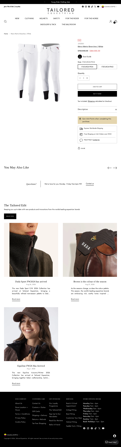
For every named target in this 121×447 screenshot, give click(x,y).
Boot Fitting (70, 414)
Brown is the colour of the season (89, 281)
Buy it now (97, 94)
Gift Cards (36, 411)
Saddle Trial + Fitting (73, 426)
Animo (81, 43)
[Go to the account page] (110, 21)
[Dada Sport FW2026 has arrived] (31, 250)
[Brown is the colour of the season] (90, 250)
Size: (86, 62)
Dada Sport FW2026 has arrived (31, 281)
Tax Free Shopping (39, 423)
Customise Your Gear (74, 418)
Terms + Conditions (22, 414)
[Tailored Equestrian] (60, 11)
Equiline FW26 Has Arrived (31, 365)
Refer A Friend (54, 424)
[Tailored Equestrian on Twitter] (95, 7)
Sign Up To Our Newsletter (55, 415)
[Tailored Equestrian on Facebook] (83, 7)
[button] (97, 56)
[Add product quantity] (87, 78)
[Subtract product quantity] (80, 78)
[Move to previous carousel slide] (110, 168)
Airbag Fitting (71, 410)
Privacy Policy (20, 418)
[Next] (76, 2)
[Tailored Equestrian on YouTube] (98, 7)
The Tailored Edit (55, 410)
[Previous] (44, 2)
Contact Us (96, 140)
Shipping (91, 101)
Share (83, 148)
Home (6, 34)
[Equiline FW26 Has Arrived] (31, 334)
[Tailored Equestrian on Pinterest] (89, 7)
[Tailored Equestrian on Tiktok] (92, 7)
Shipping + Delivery (39, 415)
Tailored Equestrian (21, 438)
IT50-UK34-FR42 (107, 66)
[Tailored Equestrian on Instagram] (86, 7)
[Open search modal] (5, 21)
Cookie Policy (20, 422)
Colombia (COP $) (109, 7)
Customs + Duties (38, 407)
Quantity (81, 73)
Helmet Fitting (71, 422)
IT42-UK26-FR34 (87, 66)
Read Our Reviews (56, 420)
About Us (18, 403)
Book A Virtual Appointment (71, 404)
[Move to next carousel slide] (115, 168)
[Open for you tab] (114, 436)
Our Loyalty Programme (53, 404)
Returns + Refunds (39, 419)
